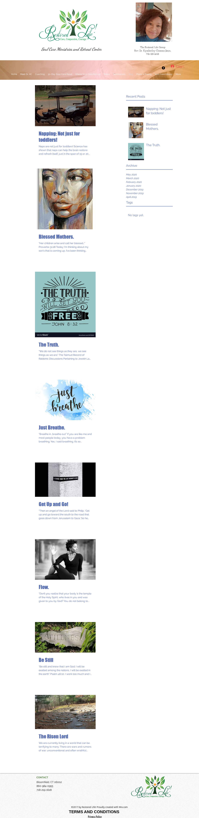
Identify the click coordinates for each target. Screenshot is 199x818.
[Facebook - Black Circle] (163, 67)
